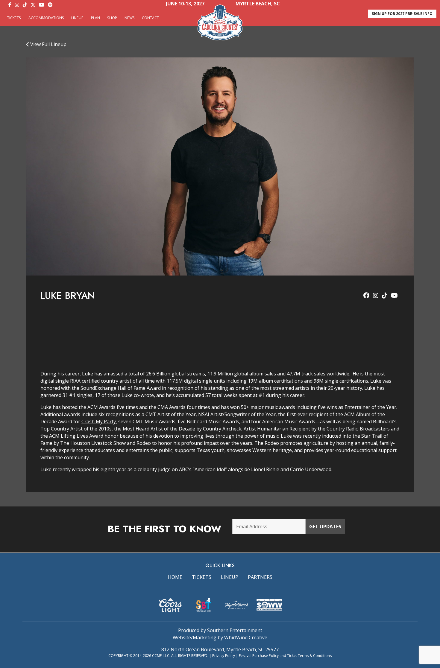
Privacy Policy (223, 655)
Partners (260, 577)
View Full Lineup (47, 44)
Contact (150, 17)
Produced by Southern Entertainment (220, 630)
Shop (112, 17)
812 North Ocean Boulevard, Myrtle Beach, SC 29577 (220, 649)
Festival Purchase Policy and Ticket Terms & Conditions (285, 655)
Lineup (77, 17)
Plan (95, 17)
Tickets (14, 17)
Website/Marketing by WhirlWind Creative (220, 637)
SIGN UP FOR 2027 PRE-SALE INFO (402, 13)
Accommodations (46, 17)
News (130, 17)
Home (175, 577)
